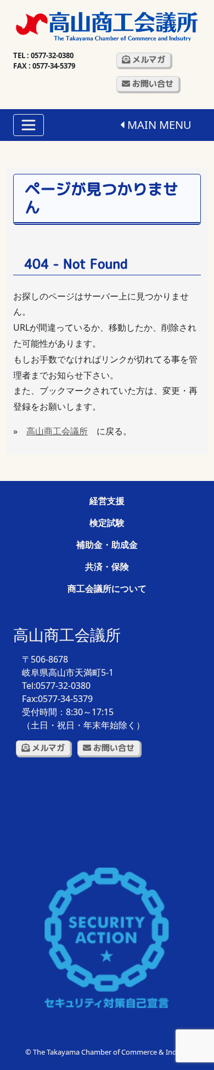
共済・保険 (107, 567)
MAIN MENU (158, 124)
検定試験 (107, 523)
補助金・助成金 (107, 545)
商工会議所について (107, 588)
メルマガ (147, 59)
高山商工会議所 (57, 431)
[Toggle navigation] (28, 125)
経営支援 (107, 501)
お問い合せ (151, 83)
